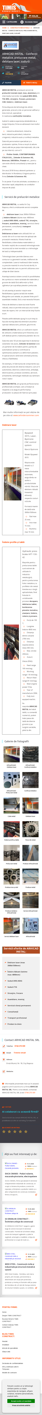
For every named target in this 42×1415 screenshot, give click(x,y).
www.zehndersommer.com (26, 415)
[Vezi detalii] (36, 1194)
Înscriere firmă (31, 22)
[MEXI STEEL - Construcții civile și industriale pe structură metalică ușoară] (13, 1257)
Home (4, 28)
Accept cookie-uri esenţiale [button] (21, 1401)
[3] (15, 1131)
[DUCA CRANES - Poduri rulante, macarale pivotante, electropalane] (13, 1166)
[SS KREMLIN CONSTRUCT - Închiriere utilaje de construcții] (13, 1211)
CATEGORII (12, 22)
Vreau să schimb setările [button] (21, 1405)
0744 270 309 (30, 1092)
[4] (20, 1131)
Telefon (7, 83)
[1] (4, 1131)
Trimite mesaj (31, 83)
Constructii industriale (20, 28)
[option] (21, 16)
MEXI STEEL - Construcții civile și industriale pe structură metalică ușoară (20, 1267)
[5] (26, 1131)
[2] (9, 1131)
